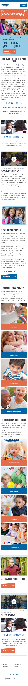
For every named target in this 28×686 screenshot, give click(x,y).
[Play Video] (14, 159)
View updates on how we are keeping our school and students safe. (12, 16)
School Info (5, 667)
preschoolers (5, 91)
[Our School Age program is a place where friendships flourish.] (14, 398)
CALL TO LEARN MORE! (12, 103)
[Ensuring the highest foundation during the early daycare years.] (14, 370)
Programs (5, 664)
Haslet (5, 5)
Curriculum (18, 664)
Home (16, 667)
